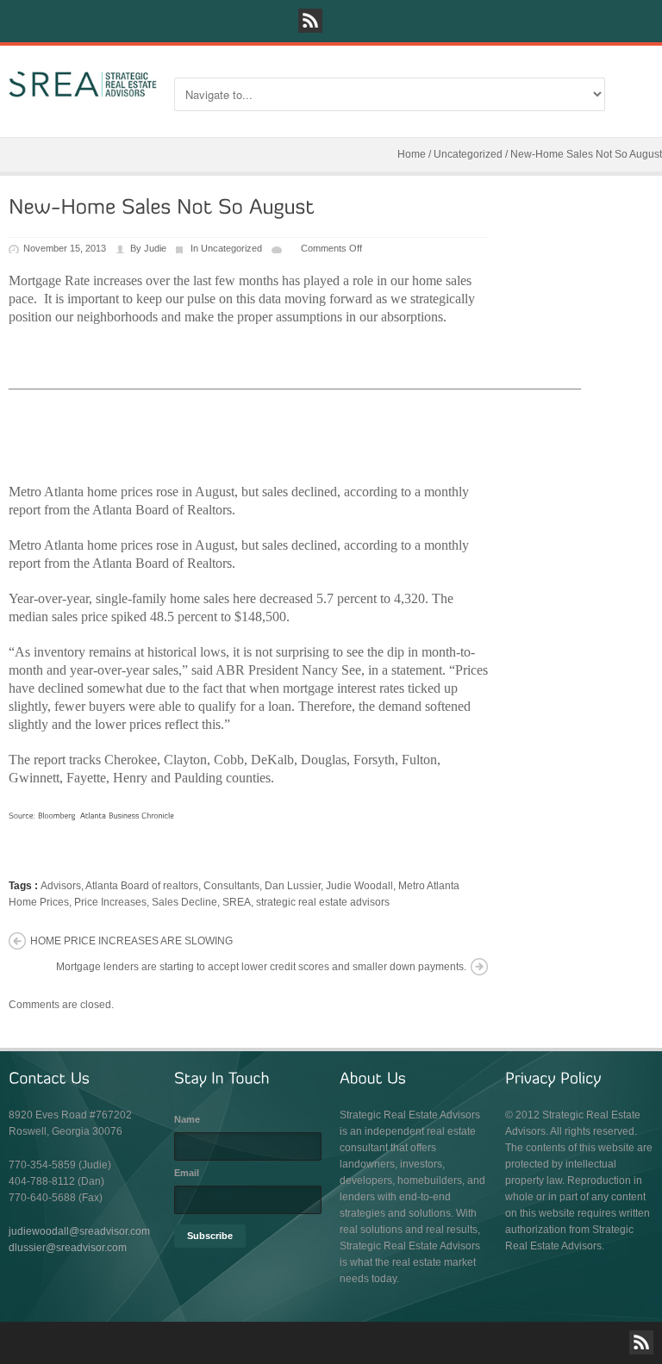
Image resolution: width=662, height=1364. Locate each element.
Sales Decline (184, 902)
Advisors (61, 886)
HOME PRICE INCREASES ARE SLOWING (131, 941)
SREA (236, 902)
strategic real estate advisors (323, 902)
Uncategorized (468, 154)
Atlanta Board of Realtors (162, 563)
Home (411, 154)
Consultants (231, 886)
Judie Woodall (359, 886)
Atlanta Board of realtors (141, 886)
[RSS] (310, 21)
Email (186, 1173)
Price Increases (110, 902)
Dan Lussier (293, 886)
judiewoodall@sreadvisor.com (79, 1231)
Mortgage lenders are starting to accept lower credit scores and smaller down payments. (261, 967)
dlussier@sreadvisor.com (68, 1248)
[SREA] (83, 84)
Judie (155, 248)
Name (187, 1119)
